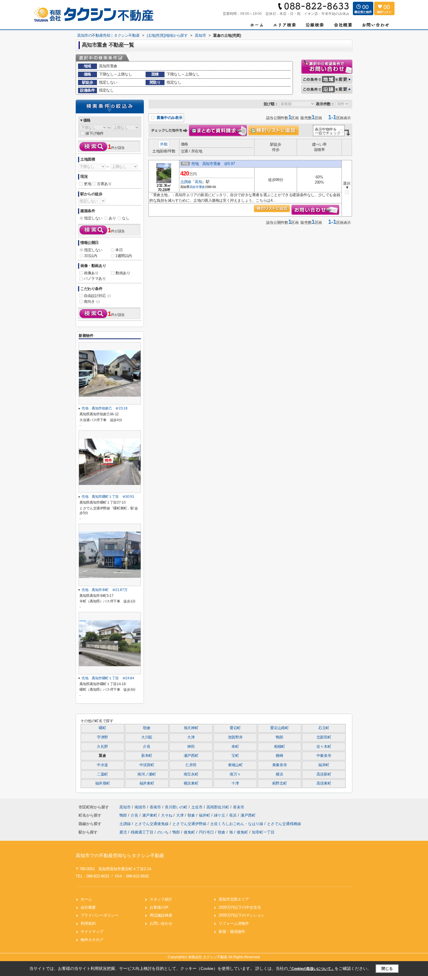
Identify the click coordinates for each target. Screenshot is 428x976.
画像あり (91, 273)
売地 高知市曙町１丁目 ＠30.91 (108, 497)
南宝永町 (191, 774)
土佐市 (197, 807)
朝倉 (146, 728)
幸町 (235, 747)
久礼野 (102, 747)
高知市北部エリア (234, 899)
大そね (167, 815)
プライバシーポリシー (100, 915)
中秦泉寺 (323, 756)
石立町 (323, 728)
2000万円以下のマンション (242, 915)
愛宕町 (235, 728)
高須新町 (323, 774)
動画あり (123, 273)
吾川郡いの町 (176, 807)
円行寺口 (206, 832)
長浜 (233, 815)
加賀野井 (235, 737)
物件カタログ (92, 940)
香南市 (155, 807)
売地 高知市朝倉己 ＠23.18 (104, 408)
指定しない (93, 218)
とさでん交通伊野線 (190, 824)
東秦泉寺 (279, 765)
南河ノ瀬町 (146, 774)
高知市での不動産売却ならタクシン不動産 (120, 855)
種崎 (279, 756)
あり (112, 218)
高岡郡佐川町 (217, 807)
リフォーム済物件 (234, 923)
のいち (163, 832)
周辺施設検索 (161, 915)
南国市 (140, 807)
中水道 (102, 765)
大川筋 (146, 737)
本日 (119, 250)
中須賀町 (146, 765)
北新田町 (323, 737)
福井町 (323, 765)
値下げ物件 (94, 133)
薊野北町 (279, 783)
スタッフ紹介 (161, 899)
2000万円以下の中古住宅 (240, 907)
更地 (87, 184)
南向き (92, 301)
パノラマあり (95, 278)
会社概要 (88, 907)
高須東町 (323, 783)
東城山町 (235, 765)
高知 (198, 182)
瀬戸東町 (150, 815)
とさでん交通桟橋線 (284, 824)
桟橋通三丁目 (142, 832)
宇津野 (102, 737)
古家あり (104, 184)
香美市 (238, 807)
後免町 (189, 832)
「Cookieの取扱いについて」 (311, 969)
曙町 (102, 728)
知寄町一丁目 (263, 832)
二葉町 (102, 774)
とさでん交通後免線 (152, 824)
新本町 (146, 756)
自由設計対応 (97, 295)
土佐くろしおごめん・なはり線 (237, 824)
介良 (146, 747)
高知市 (194, 187)
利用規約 (88, 923)
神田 (190, 747)
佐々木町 (323, 747)
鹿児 (123, 832)
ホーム (86, 899)
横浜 (279, 774)
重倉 (202, 187)
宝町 (235, 756)
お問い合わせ (161, 923)
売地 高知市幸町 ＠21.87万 (104, 590)
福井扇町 (102, 783)
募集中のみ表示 (168, 117)
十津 (235, 783)
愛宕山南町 (279, 728)
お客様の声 (159, 907)
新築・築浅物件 (232, 931)
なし (125, 218)
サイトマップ (92, 931)
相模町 (279, 747)
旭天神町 (191, 728)
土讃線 (185, 182)
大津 (190, 737)
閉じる (387, 968)
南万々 (235, 774)
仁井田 (191, 765)
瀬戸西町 (191, 756)
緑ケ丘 (220, 815)
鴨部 (279, 737)
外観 (163, 144)
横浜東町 (191, 783)
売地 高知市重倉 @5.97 (213, 163)
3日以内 (90, 256)
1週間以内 (123, 256)
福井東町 (146, 783)
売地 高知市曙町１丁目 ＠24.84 (108, 678)
